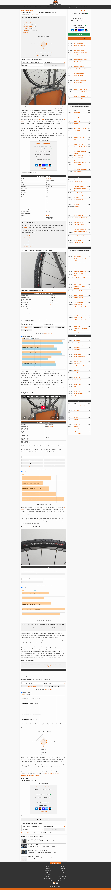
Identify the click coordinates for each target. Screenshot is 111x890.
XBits (56, 886)
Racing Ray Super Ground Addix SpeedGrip (80, 307)
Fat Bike (53, 7)
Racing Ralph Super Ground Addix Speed (79, 287)
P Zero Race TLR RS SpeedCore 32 (80, 186)
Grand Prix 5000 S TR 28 (78, 149)
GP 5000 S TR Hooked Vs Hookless (80, 59)
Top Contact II (77, 377)
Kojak (75, 386)
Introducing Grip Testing (79, 75)
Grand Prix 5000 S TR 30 (78, 155)
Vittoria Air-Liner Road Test (79, 77)
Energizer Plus (77, 368)
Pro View (81, 7)
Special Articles (47, 878)
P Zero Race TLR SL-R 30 (78, 132)
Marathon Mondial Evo (78, 393)
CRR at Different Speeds (79, 73)
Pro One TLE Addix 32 (78, 238)
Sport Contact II (77, 363)
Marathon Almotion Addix (79, 356)
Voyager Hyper (77, 347)
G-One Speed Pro (77, 256)
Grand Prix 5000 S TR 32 (78, 184)
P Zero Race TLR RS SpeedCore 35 (80, 195)
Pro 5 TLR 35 (76, 197)
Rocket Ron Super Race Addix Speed (80, 320)
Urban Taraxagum (77, 379)
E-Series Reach (77, 372)
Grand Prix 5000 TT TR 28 (79, 125)
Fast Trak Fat (76, 410)
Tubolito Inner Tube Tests (79, 84)
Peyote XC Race (77, 324)
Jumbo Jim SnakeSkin (78, 408)
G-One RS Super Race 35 (79, 224)
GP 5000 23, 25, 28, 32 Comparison (80, 89)
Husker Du (76, 419)
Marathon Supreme (78, 354)
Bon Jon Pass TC (77, 340)
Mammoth (76, 426)
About (62, 870)
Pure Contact (76, 370)
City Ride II (76, 388)
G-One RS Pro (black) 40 (78, 222)
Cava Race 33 (76, 206)
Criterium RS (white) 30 (78, 171)
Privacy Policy (63, 878)
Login (76, 7)
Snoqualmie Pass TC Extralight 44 (80, 189)
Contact (62, 872)
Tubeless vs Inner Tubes (79, 98)
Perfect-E (76, 395)
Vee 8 (75, 412)
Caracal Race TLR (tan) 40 (79, 192)
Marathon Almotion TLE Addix (80, 358)
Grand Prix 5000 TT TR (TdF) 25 (80, 128)
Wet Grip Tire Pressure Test (79, 45)
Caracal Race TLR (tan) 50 (79, 235)
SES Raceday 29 (77, 139)
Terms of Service (62, 876)
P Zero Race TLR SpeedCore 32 (80, 229)
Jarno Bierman (35, 14)
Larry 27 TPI (76, 421)
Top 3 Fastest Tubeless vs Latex (80, 68)
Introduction (25, 19)
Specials (58, 7)
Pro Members (87, 7)
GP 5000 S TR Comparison (79, 66)
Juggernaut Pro (77, 431)
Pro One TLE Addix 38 (78, 199)
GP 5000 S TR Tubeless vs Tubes (80, 64)
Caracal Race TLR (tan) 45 (79, 220)
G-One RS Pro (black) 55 (78, 302)
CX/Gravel (41, 7)
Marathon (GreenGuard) (79, 365)
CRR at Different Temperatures (80, 54)
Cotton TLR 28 (77, 142)
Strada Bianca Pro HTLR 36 (79, 226)
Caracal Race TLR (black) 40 (79, 208)
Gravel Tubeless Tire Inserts (79, 50)
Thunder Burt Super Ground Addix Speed (80, 259)
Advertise (63, 874)
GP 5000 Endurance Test (79, 87)
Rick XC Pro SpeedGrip (78, 295)
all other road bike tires (48, 52)
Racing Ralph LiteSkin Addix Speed (79, 312)
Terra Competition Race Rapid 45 (80, 232)
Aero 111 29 (76, 167)
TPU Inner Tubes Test (78, 43)
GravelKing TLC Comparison (80, 80)
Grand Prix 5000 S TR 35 (78, 181)
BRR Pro (62, 866)
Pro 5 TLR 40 (76, 204)
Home (21, 7)
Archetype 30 (76, 123)
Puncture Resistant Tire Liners (80, 52)
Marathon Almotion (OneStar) (80, 345)
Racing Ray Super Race (78, 297)
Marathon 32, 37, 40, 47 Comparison (81, 96)
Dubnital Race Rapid (78, 304)
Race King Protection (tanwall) (80, 315)
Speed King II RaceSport (79, 290)
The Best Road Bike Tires (79, 41)
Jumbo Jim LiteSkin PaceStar (80, 405)
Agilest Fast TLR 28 (77, 160)
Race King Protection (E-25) (79, 277)
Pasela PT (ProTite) (78, 361)
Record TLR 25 (77, 121)
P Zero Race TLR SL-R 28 (78, 130)
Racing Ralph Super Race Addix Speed (80, 329)
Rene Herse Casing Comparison (81, 71)
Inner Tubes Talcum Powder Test (80, 47)
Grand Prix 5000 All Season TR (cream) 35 (80, 212)
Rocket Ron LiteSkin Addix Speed (80, 271)
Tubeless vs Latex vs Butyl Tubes (80, 94)
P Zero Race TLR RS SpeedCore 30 (80, 146)
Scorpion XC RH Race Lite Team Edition (80, 263)
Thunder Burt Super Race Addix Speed (80, 268)
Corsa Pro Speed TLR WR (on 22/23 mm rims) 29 (79, 118)
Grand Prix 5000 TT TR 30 (79, 135)
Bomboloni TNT (77, 424)
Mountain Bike (33, 7)
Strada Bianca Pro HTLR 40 (79, 202)
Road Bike (26, 7)
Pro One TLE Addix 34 (78, 215)
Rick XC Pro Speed (77, 284)
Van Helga (76, 417)
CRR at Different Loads (78, 61)
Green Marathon (77, 375)
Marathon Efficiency (78, 352)
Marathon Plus (77, 391)
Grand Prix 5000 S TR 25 (78, 157)
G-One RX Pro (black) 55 (78, 299)
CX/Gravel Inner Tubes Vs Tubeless (81, 57)
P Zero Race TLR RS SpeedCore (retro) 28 (80, 152)
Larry (75, 415)
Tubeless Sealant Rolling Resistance (81, 91)
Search (72, 7)
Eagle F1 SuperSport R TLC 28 (79, 162)
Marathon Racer (77, 384)
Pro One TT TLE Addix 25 (79, 137)
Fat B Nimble (76, 428)
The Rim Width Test (78, 82)
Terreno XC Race (77, 293)
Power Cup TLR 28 (77, 164)
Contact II (76, 382)
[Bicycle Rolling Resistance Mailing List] (57, 884)
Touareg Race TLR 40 (78, 240)
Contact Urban (77, 349)
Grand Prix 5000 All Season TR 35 (80, 217)
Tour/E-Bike (47, 7)
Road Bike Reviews (29, 832)
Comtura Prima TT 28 (78, 144)
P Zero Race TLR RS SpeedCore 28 (80, 169)
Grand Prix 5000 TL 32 (78, 242)
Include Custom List (27, 336)
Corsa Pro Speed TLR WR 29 (79, 114)
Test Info (64, 7)
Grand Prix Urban (77, 342)
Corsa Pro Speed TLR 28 (78, 112)
